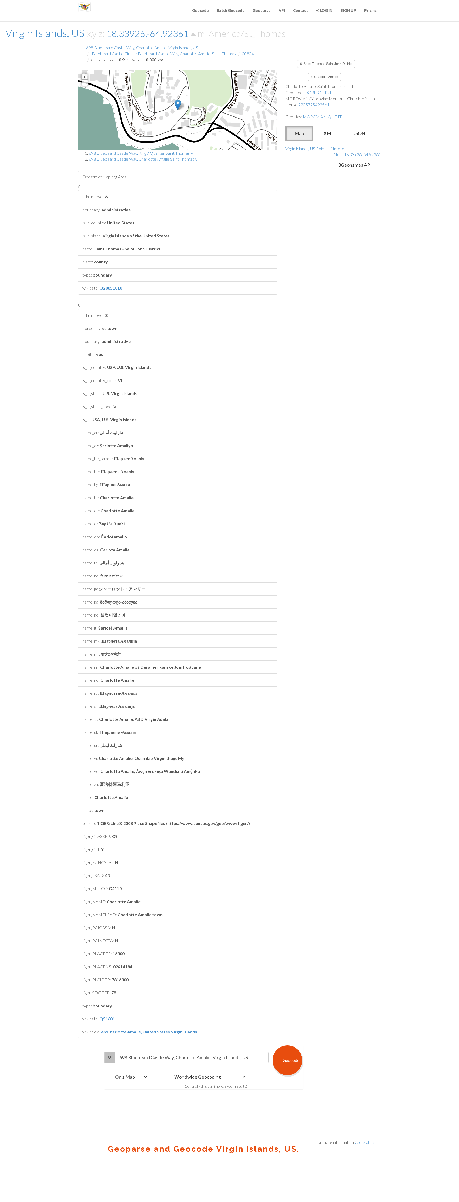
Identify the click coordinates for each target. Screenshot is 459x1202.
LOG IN (326, 10)
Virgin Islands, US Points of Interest (316, 148)
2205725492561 (313, 104)
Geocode (200, 10)
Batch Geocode (231, 10)
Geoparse (262, 10)
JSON (359, 133)
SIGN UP (348, 10)
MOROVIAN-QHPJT (322, 116)
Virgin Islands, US (44, 33)
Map (299, 133)
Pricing (370, 10)
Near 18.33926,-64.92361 (357, 154)
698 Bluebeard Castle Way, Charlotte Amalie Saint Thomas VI (144, 158)
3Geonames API (355, 165)
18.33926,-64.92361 (148, 33)
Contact (300, 10)
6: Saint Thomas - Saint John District (326, 64)
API (282, 10)
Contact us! (365, 1142)
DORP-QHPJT (318, 92)
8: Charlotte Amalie (324, 77)
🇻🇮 (84, 6)
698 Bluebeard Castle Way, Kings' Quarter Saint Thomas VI (141, 153)
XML (329, 133)
